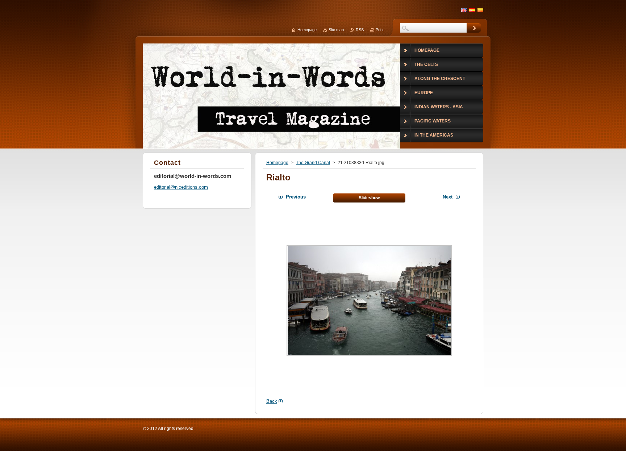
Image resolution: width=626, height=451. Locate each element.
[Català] (480, 10)
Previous (296, 197)
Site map (336, 30)
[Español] (472, 10)
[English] (464, 10)
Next (447, 197)
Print (380, 30)
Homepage (277, 162)
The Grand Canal (313, 162)
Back (271, 401)
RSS (360, 30)
